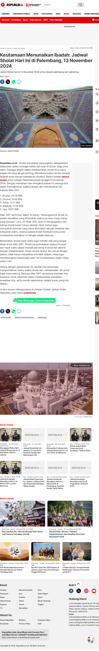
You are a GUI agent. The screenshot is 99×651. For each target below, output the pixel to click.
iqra (58, 14)
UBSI (45, 20)
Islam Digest (43, 593)
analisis (77, 14)
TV (1, 608)
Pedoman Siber (44, 620)
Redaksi (22, 620)
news (66, 14)
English (41, 604)
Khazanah (4, 593)
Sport (25, 20)
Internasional (35, 20)
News (9, 48)
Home (2, 48)
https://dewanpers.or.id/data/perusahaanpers (21, 637)
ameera (6, 14)
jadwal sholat (6, 317)
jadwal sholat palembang (24, 317)
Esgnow (3, 604)
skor (35, 14)
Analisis (22, 597)
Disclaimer (4, 624)
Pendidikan (16, 20)
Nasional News (19, 48)
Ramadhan (23, 608)
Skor (40, 590)
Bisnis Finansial (44, 601)
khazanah (47, 14)
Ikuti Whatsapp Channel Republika (36, 300)
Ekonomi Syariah (21, 14)
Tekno (21, 601)
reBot (6, 76)
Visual (21, 604)
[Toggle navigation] (2, 5)
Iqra (20, 593)
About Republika (7, 620)
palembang (30, 292)
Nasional (5, 20)
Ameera (3, 590)
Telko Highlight (56, 20)
